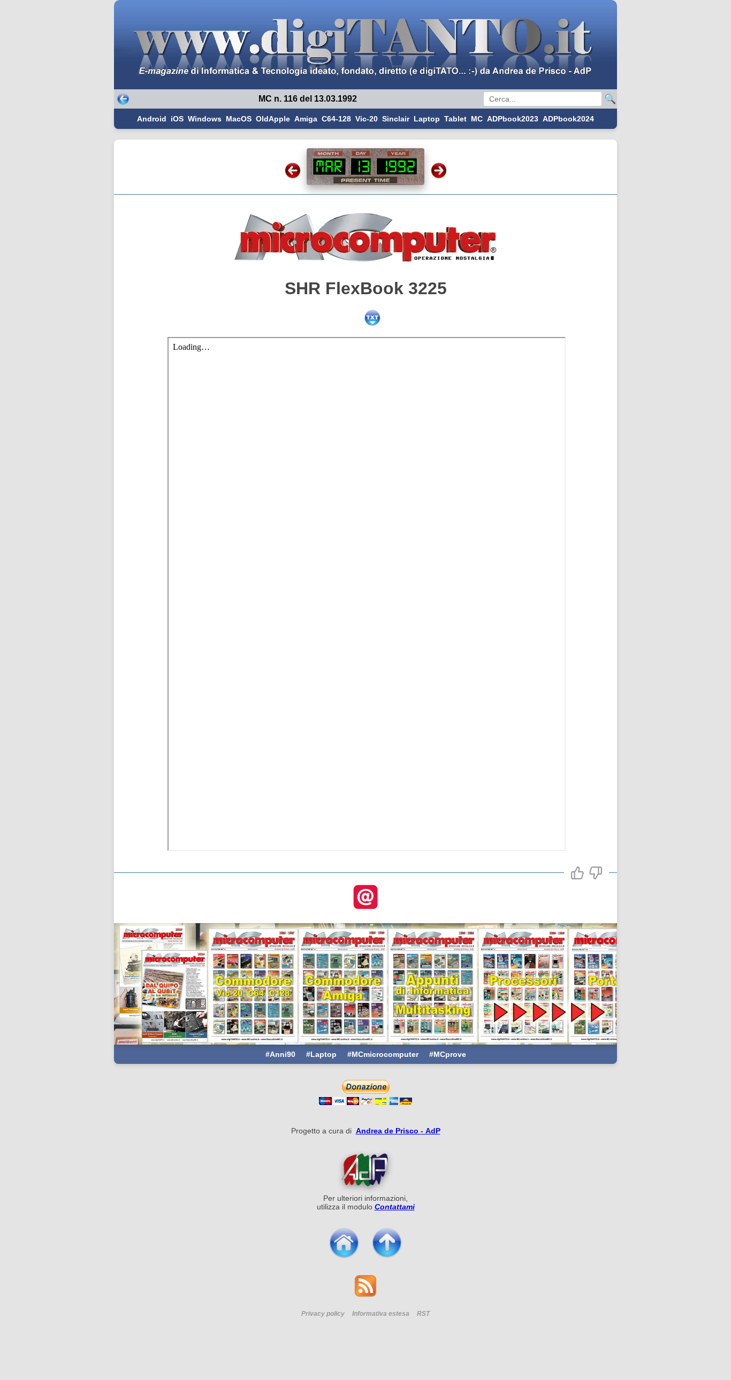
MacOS (239, 118)
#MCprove (447, 1054)
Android (151, 118)
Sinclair (395, 118)
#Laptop (321, 1054)
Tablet (455, 118)
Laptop (427, 118)
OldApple (273, 118)
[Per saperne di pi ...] (365, 1170)
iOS (177, 118)
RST (423, 1313)
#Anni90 (280, 1054)
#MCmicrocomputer (382, 1054)
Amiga (305, 118)
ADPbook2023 (512, 118)
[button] (577, 873)
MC (477, 118)
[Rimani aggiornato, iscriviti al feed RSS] (365, 1293)
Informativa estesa (380, 1313)
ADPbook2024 (568, 118)
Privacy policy (323, 1313)
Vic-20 (366, 118)
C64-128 (336, 118)
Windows (205, 118)
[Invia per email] (365, 898)
